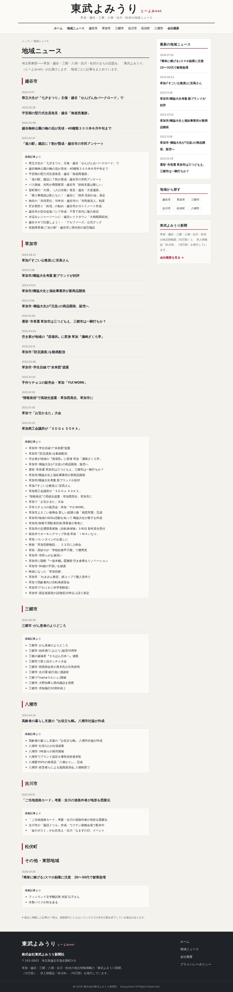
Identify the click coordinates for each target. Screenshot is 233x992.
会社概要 (173, 28)
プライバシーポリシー (195, 964)
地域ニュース (75, 28)
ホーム (58, 28)
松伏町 (145, 28)
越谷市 (93, 28)
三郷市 (119, 28)
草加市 (106, 28)
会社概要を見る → (172, 257)
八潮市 (158, 28)
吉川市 (132, 28)
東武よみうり (48, 944)
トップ (25, 41)
